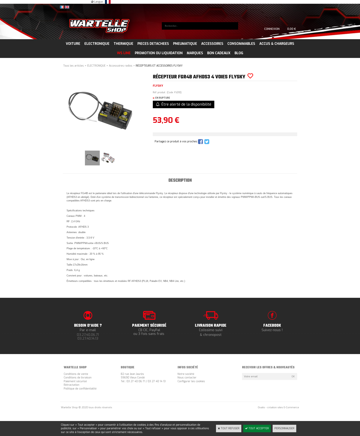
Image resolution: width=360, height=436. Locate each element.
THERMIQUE (123, 43)
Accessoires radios (120, 66)
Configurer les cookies (191, 381)
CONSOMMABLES (241, 43)
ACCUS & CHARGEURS (276, 43)
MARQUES (195, 53)
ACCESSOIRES (212, 43)
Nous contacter (187, 377)
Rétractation (71, 385)
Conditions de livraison (78, 377)
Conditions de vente (76, 374)
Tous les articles (73, 66)
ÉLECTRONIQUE (96, 66)
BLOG (239, 53)
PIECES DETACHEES (153, 43)
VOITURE (73, 43)
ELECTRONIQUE (97, 43)
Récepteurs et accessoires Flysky (159, 66)
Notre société (186, 374)
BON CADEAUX (218, 53)
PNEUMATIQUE (185, 43)
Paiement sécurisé (75, 381)
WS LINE (124, 53)
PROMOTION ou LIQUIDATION (159, 53)
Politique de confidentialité (80, 388)
